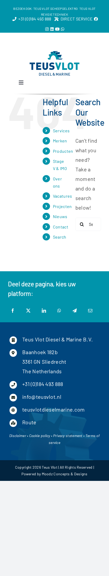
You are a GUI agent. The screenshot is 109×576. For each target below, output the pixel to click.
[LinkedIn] (44, 311)
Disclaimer (17, 435)
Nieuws (60, 216)
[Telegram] (74, 311)
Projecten (62, 206)
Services (61, 130)
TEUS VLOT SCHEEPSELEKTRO (55, 8)
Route (29, 422)
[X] (28, 311)
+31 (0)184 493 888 (42, 384)
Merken (60, 140)
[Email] (90, 311)
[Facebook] (12, 311)
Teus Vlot (49, 467)
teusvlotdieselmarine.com (53, 409)
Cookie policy (39, 435)
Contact (60, 226)
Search (59, 236)
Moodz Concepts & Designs (65, 474)
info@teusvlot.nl (41, 396)
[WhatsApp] (59, 311)
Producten (63, 151)
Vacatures (62, 195)
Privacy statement (68, 435)
